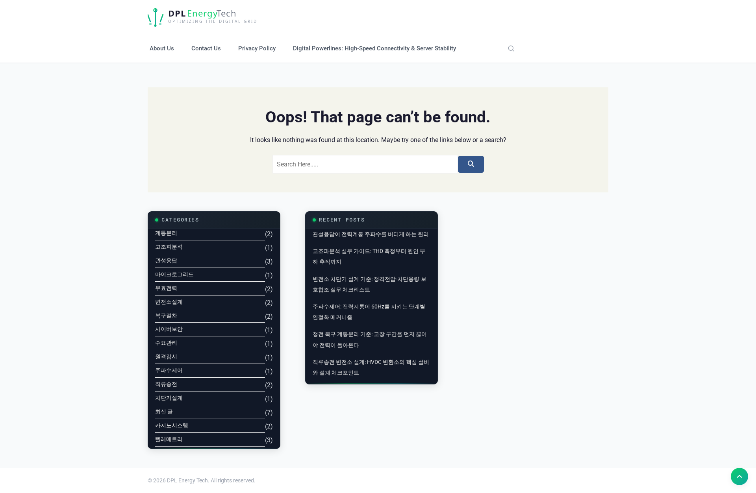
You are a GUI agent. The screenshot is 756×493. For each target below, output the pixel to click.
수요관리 (166, 343)
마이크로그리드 (174, 274)
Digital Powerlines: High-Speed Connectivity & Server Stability (374, 48)
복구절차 (166, 315)
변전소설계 (169, 302)
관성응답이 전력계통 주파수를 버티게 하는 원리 (371, 234)
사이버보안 (169, 329)
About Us (162, 48)
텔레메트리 (169, 439)
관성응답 (166, 260)
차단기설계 (169, 398)
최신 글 (164, 411)
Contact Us (206, 48)
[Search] (511, 48)
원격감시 (166, 356)
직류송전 (166, 384)
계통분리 (166, 233)
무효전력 (166, 288)
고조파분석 (169, 247)
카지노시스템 (171, 425)
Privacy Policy (257, 48)
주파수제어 (169, 370)
